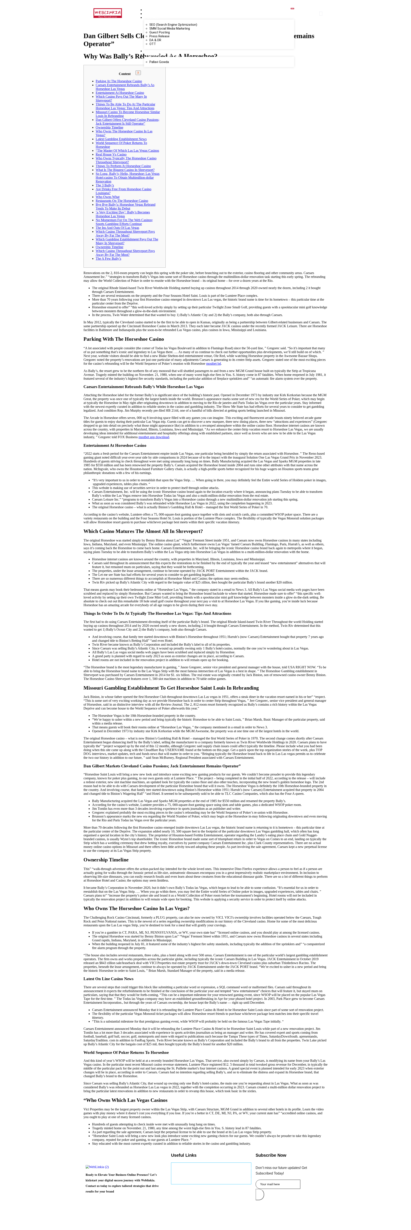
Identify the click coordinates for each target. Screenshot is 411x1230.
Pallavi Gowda (159, 62)
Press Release (159, 36)
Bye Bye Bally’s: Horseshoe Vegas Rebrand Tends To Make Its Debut (125, 206)
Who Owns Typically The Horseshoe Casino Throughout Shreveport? (126, 160)
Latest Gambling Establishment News (121, 139)
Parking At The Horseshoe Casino (119, 81)
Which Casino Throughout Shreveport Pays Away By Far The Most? (125, 233)
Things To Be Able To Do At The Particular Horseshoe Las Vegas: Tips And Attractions (125, 106)
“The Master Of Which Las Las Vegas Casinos (127, 150)
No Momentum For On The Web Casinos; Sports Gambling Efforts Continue (124, 222)
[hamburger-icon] (292, 8)
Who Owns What (107, 197)
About (151, 14)
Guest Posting (159, 32)
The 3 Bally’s (105, 185)
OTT (152, 44)
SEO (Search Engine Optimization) (173, 25)
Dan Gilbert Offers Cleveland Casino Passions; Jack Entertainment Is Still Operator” (127, 121)
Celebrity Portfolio (161, 55)
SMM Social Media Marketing (169, 28)
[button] (320, 14)
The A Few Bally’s (108, 258)
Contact (153, 51)
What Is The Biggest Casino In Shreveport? (125, 170)
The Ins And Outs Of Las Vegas (117, 228)
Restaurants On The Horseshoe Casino (122, 200)
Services (153, 18)
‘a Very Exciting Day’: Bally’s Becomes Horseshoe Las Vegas (123, 214)
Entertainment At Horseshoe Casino (120, 92)
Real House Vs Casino (111, 154)
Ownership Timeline (109, 127)
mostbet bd (213, 363)
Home (151, 10)
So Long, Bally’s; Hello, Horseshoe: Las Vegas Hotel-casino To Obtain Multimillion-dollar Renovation (127, 177)
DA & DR (155, 40)
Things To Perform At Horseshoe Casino (123, 166)
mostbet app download (153, 437)
